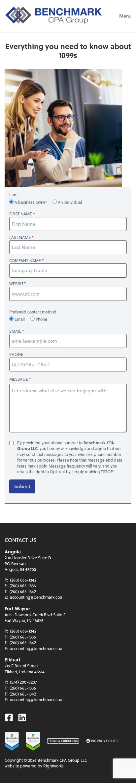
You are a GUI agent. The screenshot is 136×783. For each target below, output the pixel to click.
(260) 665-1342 (23, 580)
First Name (20, 214)
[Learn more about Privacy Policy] (102, 741)
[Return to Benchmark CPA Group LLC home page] (54, 16)
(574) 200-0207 (23, 682)
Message (18, 379)
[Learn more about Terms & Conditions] (63, 741)
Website (17, 284)
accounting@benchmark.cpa (36, 597)
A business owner (31, 202)
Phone (41, 319)
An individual (69, 202)
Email (20, 319)
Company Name (25, 260)
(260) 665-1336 (23, 585)
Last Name (20, 237)
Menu (125, 15)
